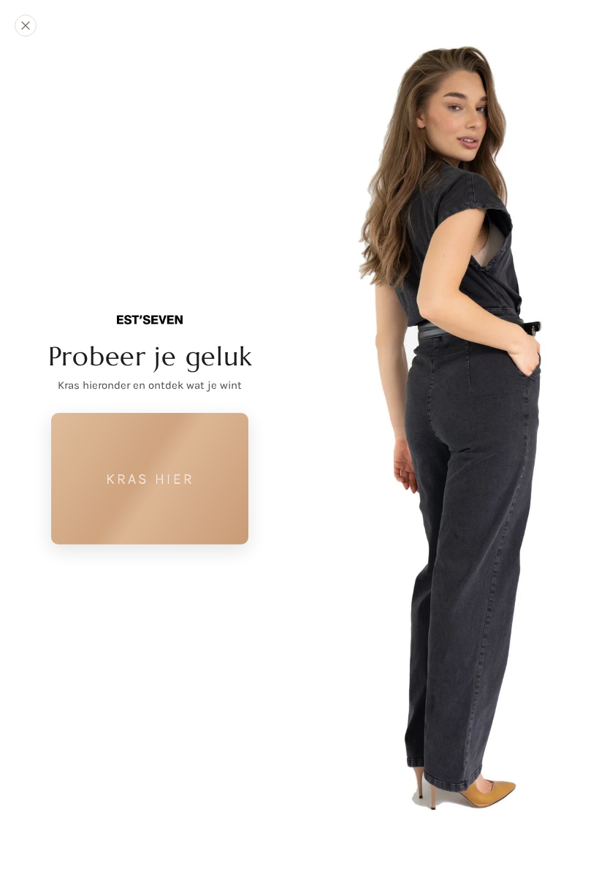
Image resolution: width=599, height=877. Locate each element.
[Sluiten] (26, 26)
